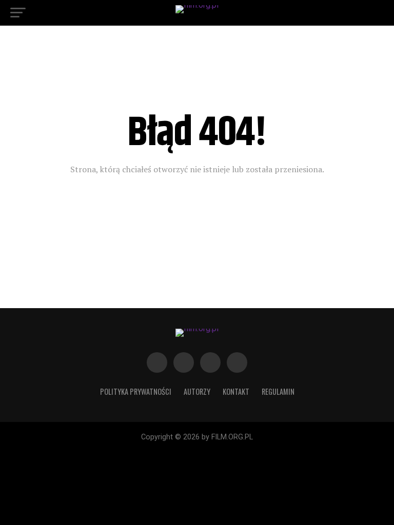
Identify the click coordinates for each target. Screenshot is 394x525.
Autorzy (197, 391)
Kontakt (236, 391)
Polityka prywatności (135, 391)
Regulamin (278, 391)
